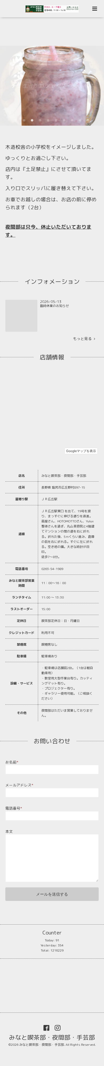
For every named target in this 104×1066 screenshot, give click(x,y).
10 (88, 120)
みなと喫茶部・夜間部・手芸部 (52, 1037)
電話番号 (13, 808)
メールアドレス (19, 785)
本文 (9, 831)
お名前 (11, 762)
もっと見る (83, 338)
